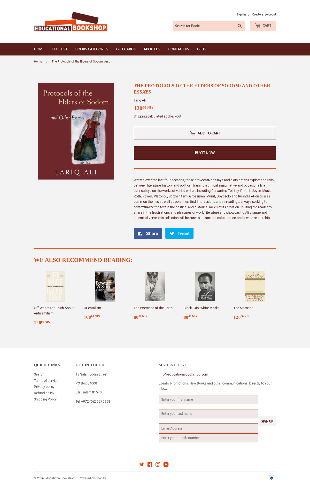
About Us (152, 49)
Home (39, 49)
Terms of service (46, 381)
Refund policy (44, 393)
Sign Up (267, 421)
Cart (266, 26)
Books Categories (91, 49)
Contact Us (178, 49)
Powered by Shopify (92, 478)
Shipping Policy (45, 399)
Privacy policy (44, 387)
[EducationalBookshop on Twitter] (141, 465)
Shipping (140, 116)
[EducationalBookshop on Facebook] (149, 465)
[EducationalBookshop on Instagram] (157, 465)
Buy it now (205, 153)
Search (39, 374)
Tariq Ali (140, 100)
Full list (59, 49)
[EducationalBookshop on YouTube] (166, 465)
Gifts (201, 49)
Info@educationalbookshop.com (183, 374)
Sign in (241, 14)
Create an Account (264, 14)
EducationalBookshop (59, 478)
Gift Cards (126, 49)
